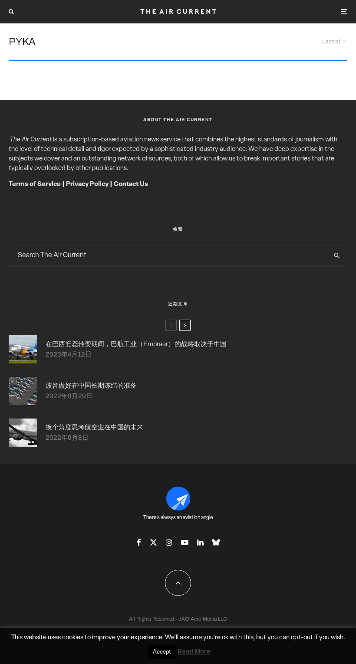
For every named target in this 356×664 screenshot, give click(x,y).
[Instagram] (169, 542)
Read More (194, 652)
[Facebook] (138, 542)
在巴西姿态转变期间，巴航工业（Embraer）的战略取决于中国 (136, 343)
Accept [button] (162, 652)
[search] (337, 255)
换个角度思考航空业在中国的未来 (94, 427)
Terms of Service (35, 184)
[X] (153, 542)
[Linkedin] (200, 542)
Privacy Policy (87, 184)
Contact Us (131, 184)
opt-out (302, 638)
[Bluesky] (216, 542)
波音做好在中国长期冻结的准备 (91, 385)
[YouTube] (185, 542)
